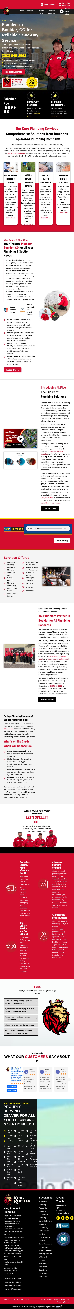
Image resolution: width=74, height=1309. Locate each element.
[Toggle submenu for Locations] (34, 10)
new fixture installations (16, 153)
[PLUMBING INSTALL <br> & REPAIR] (63, 167)
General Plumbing (45, 1221)
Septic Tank (30, 587)
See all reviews (12, 1086)
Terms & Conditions (11, 1299)
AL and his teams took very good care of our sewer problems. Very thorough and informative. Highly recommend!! (45, 1083)
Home (4, 20)
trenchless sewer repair (50, 503)
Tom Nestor (48, 1069)
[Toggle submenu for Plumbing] (46, 10)
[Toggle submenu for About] (44, 13)
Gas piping (29, 583)
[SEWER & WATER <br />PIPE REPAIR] (46, 167)
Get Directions (49, 4)
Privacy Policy (24, 1299)
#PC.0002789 (9, 1273)
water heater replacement (58, 659)
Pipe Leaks (30, 591)
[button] (13, 72)
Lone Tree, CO (20, 1185)
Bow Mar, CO (8, 1159)
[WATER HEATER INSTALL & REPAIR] (11, 167)
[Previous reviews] (22, 1079)
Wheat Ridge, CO (32, 1148)
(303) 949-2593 (67, 11)
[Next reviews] (68, 1079)
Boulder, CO (8, 729)
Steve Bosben (32, 1069)
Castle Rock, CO (9, 1172)
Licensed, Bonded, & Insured (50, 1299)
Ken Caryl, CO (20, 1172)
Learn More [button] (10, 218)
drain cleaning (54, 656)
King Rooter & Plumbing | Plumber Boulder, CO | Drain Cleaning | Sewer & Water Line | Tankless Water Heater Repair (17, 1074)
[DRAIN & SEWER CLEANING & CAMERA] (28, 167)
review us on (11, 1090)
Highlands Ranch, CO (21, 1164)
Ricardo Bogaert (64, 1069)
